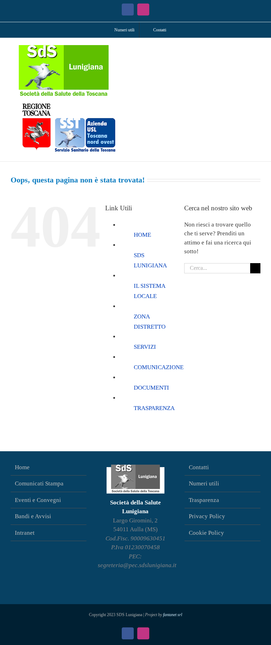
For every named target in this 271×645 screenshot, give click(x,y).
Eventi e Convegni (38, 500)
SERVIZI (145, 346)
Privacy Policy (207, 516)
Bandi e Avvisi (33, 516)
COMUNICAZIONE (158, 367)
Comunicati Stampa (39, 483)
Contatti (199, 467)
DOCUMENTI (151, 387)
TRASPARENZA (154, 408)
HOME (142, 234)
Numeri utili (204, 483)
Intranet (25, 532)
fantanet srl (172, 614)
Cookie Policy (206, 532)
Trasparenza (204, 500)
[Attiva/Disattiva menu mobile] (257, 48)
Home (22, 467)
